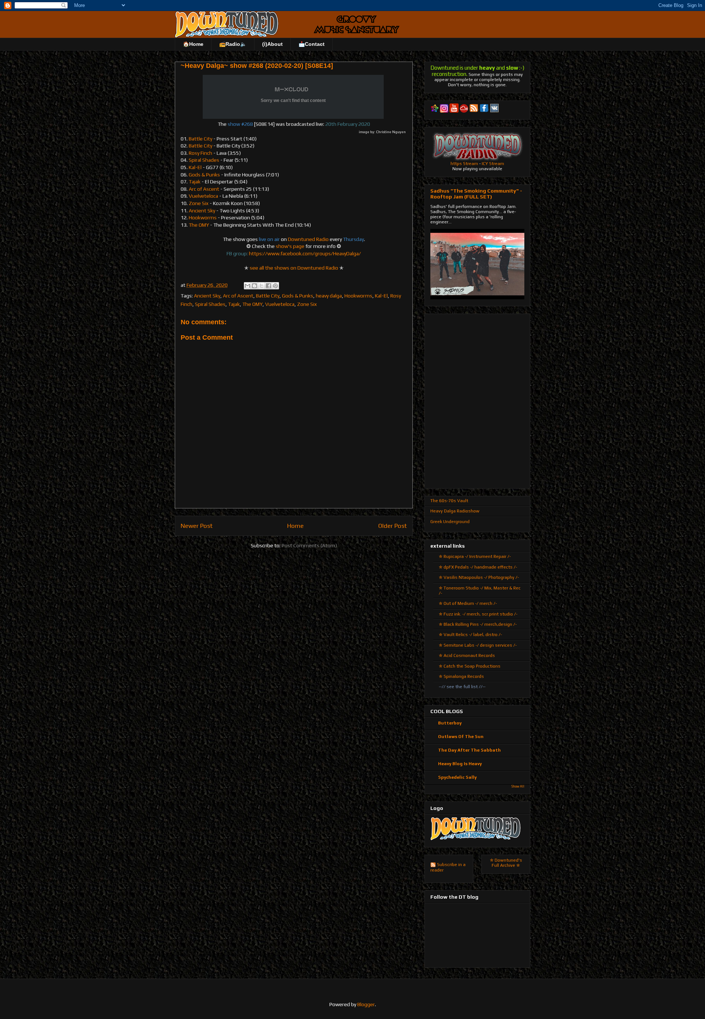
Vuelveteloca (203, 196)
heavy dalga (329, 296)
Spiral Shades (204, 160)
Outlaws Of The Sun (461, 736)
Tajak (194, 182)
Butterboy (450, 723)
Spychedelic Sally (457, 777)
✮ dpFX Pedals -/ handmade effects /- (478, 567)
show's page (290, 246)
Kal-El (195, 167)
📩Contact (312, 44)
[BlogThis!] (254, 285)
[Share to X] (261, 285)
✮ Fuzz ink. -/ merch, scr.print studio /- (478, 614)
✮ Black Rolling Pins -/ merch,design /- (478, 624)
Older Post (392, 525)
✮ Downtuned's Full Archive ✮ (506, 863)
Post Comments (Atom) (309, 545)
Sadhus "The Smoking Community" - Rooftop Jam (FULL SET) (476, 194)
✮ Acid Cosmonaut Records (467, 655)
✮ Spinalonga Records (461, 676)
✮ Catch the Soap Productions (469, 666)
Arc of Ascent (204, 189)
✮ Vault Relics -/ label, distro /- (470, 634)
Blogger (366, 1004)
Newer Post (197, 525)
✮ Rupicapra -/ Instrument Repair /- (475, 556)
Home (295, 525)
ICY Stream (493, 163)
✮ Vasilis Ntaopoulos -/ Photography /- (479, 577)
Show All (517, 786)
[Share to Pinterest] (275, 285)
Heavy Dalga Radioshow (455, 511)
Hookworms (203, 217)
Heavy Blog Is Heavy (460, 763)
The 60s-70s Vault (449, 500)
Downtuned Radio (308, 239)
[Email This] (247, 285)
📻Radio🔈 (232, 44)
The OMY (199, 225)
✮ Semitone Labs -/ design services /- (478, 645)
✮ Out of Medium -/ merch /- (468, 603)
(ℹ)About (272, 44)
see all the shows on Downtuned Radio (294, 268)
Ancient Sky (202, 210)
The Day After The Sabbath (469, 750)
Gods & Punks (204, 175)
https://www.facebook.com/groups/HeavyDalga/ (305, 253)
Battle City (200, 139)
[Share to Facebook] (268, 285)
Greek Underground (450, 521)
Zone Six (199, 203)
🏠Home (193, 44)
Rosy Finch (200, 153)
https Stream (464, 163)
